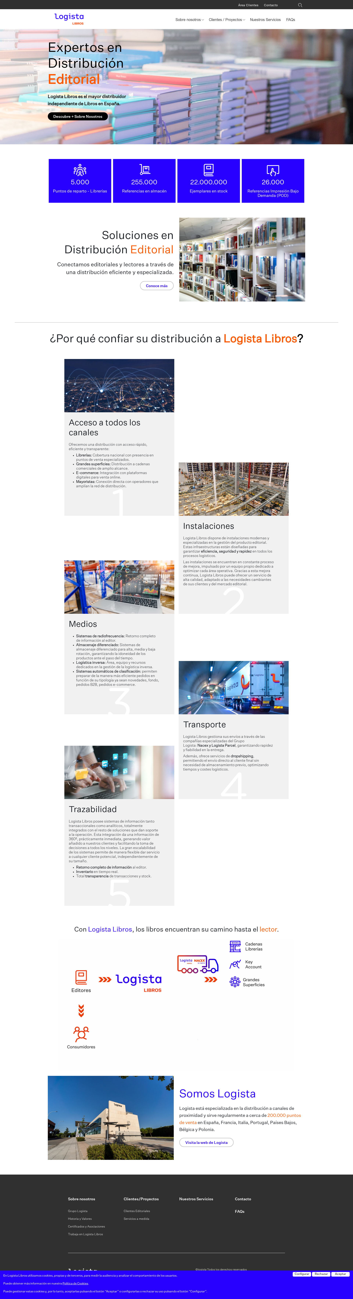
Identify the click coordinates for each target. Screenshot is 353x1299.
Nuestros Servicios (265, 19)
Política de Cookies (75, 1283)
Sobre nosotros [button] (189, 19)
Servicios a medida (136, 1219)
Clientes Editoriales (137, 1211)
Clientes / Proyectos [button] (226, 19)
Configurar (302, 1274)
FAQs (290, 19)
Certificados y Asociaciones (86, 1226)
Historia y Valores (80, 1219)
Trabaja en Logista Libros (85, 1234)
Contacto (271, 5)
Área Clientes (248, 5)
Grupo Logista (78, 1211)
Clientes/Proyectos (141, 1199)
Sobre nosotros (81, 1199)
